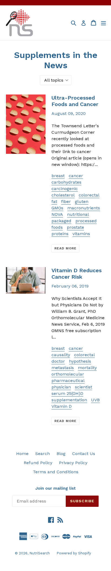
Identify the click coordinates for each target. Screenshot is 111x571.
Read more (65, 248)
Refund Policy (38, 462)
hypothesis (80, 361)
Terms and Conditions (55, 471)
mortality (87, 367)
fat (54, 201)
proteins (59, 233)
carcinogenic (64, 188)
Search (42, 453)
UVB (95, 399)
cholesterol (63, 195)
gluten (81, 201)
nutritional (78, 214)
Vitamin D (61, 406)
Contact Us (83, 453)
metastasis (62, 367)
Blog (61, 453)
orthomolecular (67, 374)
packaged (61, 220)
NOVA (57, 214)
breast (58, 175)
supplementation (69, 399)
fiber (66, 201)
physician (61, 387)
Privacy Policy (73, 462)
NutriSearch (39, 553)
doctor (58, 361)
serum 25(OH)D (67, 393)
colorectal (89, 195)
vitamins (81, 233)
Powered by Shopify (74, 553)
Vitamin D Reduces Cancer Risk (76, 273)
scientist (83, 387)
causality (60, 354)
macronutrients (83, 207)
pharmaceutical (68, 380)
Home (22, 453)
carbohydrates (66, 182)
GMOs (57, 207)
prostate (75, 227)
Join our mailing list (55, 488)
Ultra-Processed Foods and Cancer (74, 100)
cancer (76, 175)
